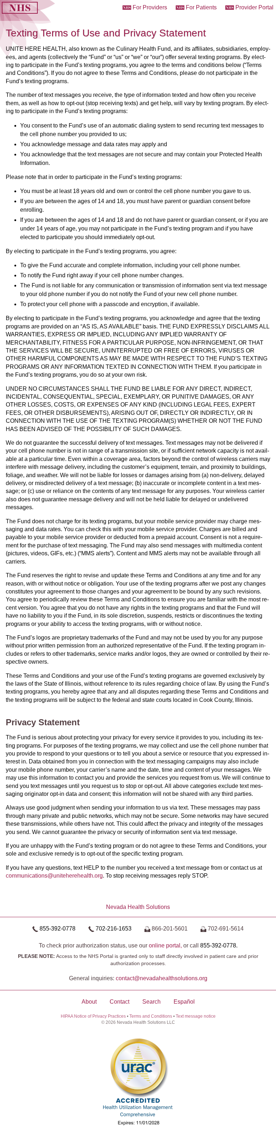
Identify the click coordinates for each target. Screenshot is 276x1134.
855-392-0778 (57, 928)
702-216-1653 (114, 928)
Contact (119, 1002)
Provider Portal (254, 7)
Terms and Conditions (150, 1016)
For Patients (201, 7)
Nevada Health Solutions (138, 907)
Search (151, 1002)
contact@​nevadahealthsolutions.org (161, 978)
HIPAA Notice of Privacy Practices (93, 1016)
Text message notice (196, 1016)
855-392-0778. (219, 945)
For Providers (150, 7)
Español (184, 1002)
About (89, 1002)
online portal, (165, 945)
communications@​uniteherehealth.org (54, 876)
